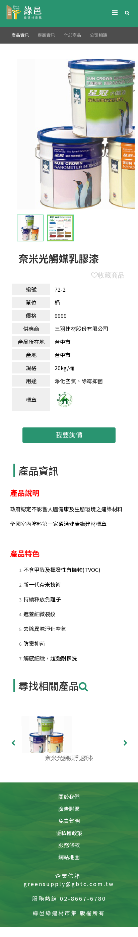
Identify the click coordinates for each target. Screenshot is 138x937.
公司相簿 (98, 35)
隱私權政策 (69, 833)
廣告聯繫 (69, 809)
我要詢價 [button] (69, 435)
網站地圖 (69, 857)
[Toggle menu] (115, 12)
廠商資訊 (46, 35)
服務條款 (69, 845)
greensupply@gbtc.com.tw (69, 884)
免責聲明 (69, 821)
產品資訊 (20, 35)
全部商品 (72, 35)
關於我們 (69, 797)
